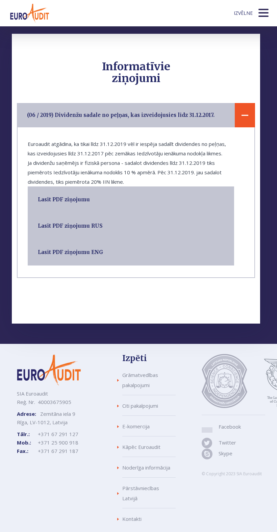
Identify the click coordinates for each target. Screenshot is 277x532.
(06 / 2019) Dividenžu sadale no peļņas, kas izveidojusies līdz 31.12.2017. (121, 115)
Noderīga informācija (146, 467)
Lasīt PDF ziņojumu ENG (70, 252)
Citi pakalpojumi (140, 405)
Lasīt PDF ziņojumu (64, 199)
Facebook (230, 426)
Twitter (226, 442)
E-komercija (136, 426)
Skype (225, 453)
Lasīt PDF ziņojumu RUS (70, 226)
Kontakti (132, 518)
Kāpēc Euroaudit (141, 447)
